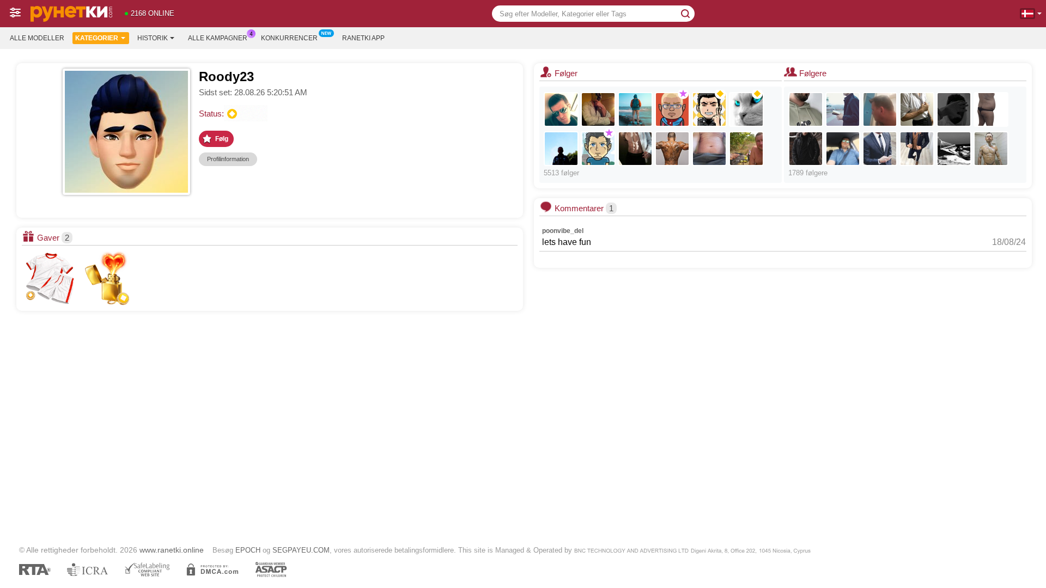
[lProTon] (709, 109)
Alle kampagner (217, 38)
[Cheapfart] (991, 109)
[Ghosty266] (953, 148)
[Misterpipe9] (746, 148)
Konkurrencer (289, 38)
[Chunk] (916, 109)
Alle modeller (37, 38)
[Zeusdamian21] (991, 148)
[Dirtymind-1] (953, 109)
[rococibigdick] (879, 148)
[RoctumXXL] (598, 109)
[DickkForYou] (805, 148)
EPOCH (247, 550)
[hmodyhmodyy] (916, 148)
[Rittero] (561, 109)
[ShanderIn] (598, 148)
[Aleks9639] (746, 109)
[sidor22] (709, 148)
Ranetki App (363, 38)
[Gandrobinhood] (805, 109)
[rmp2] (842, 148)
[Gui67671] (879, 109)
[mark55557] (635, 109)
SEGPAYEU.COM (301, 550)
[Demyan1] (672, 109)
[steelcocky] (635, 148)
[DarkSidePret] (672, 148)
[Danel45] (842, 109)
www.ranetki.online (171, 550)
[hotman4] (561, 148)
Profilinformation (228, 159)
